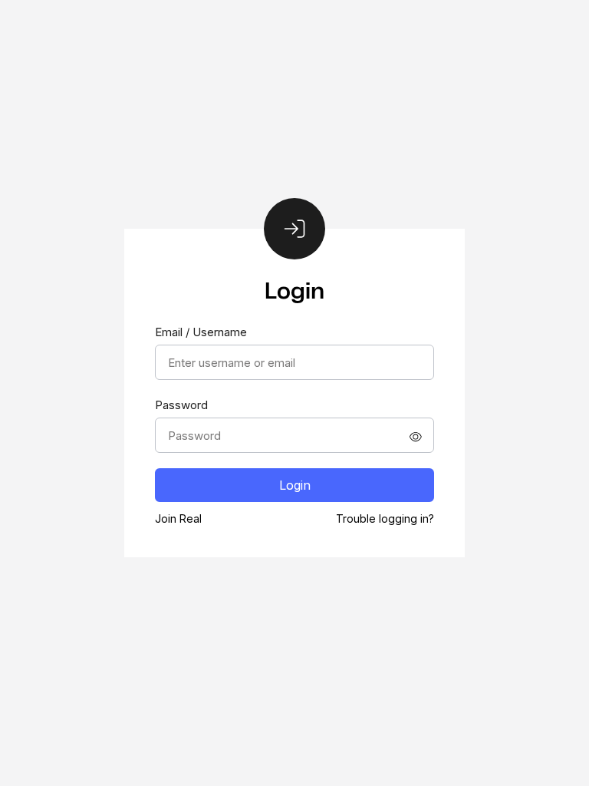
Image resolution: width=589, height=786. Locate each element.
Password (181, 405)
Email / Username (201, 332)
